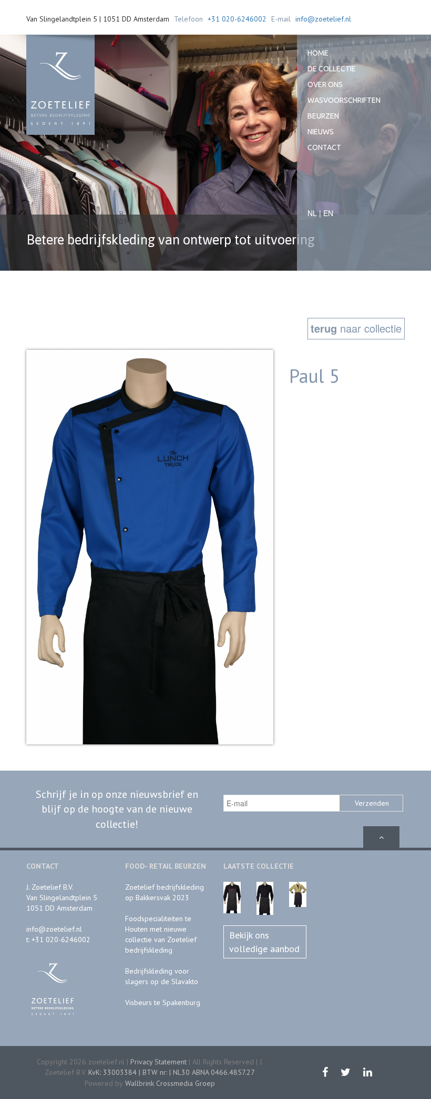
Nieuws (320, 131)
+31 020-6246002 (237, 19)
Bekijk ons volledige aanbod (264, 942)
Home (318, 53)
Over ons (325, 84)
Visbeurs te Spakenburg (162, 1002)
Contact (324, 147)
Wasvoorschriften (344, 100)
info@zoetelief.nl (323, 19)
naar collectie (356, 328)
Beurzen (323, 116)
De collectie (331, 69)
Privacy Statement (158, 1061)
